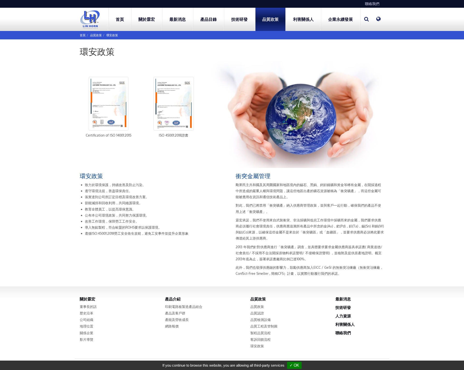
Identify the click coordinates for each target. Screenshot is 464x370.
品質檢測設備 (260, 319)
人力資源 (343, 315)
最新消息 (177, 19)
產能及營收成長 (177, 319)
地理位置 (86, 326)
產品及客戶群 (175, 313)
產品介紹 (173, 299)
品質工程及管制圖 (263, 326)
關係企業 (86, 333)
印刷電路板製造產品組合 (183, 306)
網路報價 (172, 326)
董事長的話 (88, 306)
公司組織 (86, 319)
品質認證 (257, 313)
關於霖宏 (87, 299)
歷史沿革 (86, 313)
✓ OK (294, 365)
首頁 (120, 19)
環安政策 (112, 35)
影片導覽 (86, 339)
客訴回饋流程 (260, 339)
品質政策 (96, 35)
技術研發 (239, 19)
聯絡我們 (372, 3)
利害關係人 (345, 324)
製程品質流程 (260, 333)
